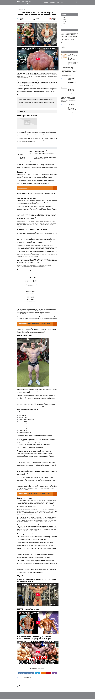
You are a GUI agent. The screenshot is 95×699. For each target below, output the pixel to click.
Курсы (57, 2)
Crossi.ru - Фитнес (24, 2)
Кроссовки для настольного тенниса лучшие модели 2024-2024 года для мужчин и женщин (73, 107)
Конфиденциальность (22, 689)
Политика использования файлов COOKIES (55, 689)
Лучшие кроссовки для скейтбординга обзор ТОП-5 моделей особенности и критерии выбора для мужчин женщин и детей (70, 70)
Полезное (46, 2)
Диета (62, 2)
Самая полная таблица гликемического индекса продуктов (72, 80)
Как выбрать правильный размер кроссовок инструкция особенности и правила (72, 57)
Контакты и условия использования (36, 689)
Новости (64, 21)
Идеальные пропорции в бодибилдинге (71, 89)
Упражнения (52, 2)
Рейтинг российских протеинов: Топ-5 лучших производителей (68, 98)
